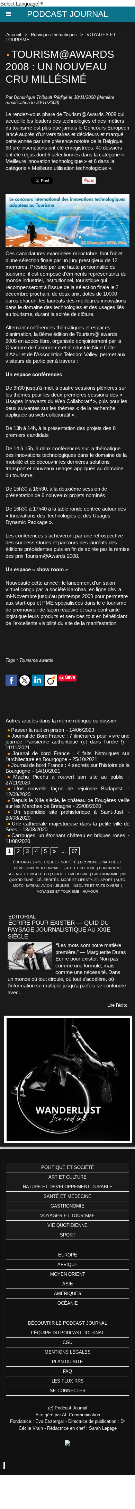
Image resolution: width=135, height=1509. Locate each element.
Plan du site (67, 1361)
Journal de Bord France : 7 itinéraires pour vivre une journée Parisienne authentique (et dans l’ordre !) (67, 739)
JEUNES (62, 885)
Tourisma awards (36, 660)
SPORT (106, 880)
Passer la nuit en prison (37, 730)
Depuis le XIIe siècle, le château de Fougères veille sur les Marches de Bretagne (67, 803)
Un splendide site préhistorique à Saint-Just (66, 812)
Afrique (67, 1264)
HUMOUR (90, 891)
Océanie (67, 1303)
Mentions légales (68, 1352)
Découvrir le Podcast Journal (67, 1323)
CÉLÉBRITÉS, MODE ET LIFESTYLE (67, 880)
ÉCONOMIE (89, 862)
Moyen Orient (67, 1274)
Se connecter (68, 1390)
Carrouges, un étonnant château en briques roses (67, 835)
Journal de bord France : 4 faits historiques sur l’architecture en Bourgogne (67, 756)
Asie (67, 1283)
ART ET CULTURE (81, 868)
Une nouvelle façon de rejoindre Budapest (66, 788)
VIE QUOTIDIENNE (67, 1225)
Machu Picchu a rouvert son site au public (67, 777)
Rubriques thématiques (54, 34)
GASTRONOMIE (105, 874)
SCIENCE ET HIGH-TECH (29, 874)
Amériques (67, 1293)
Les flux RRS (68, 1381)
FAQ (67, 1371)
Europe (67, 1255)
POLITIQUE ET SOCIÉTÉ (55, 862)
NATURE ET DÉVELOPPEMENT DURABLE (67, 1186)
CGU (67, 1342)
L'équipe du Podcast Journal (67, 1332)
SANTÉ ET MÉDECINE (70, 874)
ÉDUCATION (109, 868)
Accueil (13, 34)
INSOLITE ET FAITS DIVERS (96, 885)
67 (74, 851)
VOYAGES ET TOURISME (58, 891)
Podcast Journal (67, 14)
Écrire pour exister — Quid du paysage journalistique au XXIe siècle (59, 930)
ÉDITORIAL (22, 862)
